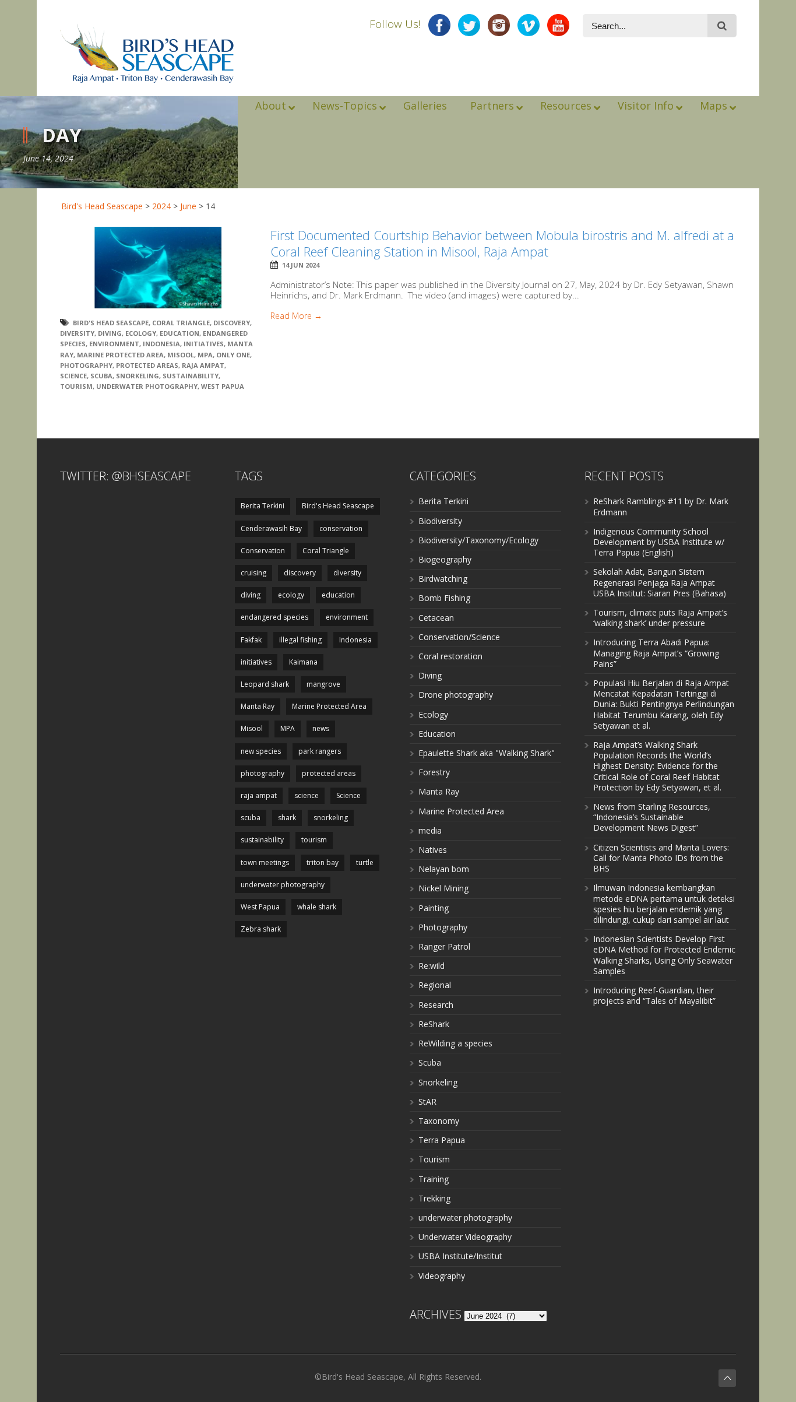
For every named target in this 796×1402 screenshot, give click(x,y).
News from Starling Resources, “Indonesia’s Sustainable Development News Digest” (651, 817)
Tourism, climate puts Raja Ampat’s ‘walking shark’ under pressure (660, 617)
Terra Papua (441, 1140)
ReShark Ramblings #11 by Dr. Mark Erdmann (660, 506)
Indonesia (161, 343)
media (430, 830)
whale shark (316, 907)
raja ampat (203, 365)
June (188, 206)
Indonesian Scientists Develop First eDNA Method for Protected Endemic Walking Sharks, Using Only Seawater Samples (664, 954)
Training (433, 1179)
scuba (101, 375)
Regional (434, 984)
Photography (442, 927)
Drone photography (455, 694)
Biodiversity (440, 520)
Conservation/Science (459, 636)
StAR (427, 1101)
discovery (231, 322)
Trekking (434, 1198)
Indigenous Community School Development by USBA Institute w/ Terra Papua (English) (658, 542)
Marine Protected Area (120, 354)
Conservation (263, 551)
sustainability (191, 375)
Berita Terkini (262, 506)
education (179, 333)
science (306, 795)
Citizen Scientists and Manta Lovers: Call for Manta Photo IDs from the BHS (661, 858)
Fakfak (251, 640)
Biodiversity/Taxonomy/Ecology (478, 540)
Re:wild (431, 965)
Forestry (434, 772)
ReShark (433, 1023)
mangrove (323, 684)
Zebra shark (261, 929)
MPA (205, 354)
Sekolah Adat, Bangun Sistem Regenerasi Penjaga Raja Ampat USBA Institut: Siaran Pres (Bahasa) (659, 582)
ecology (140, 333)
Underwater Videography (465, 1236)
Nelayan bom (443, 868)
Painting (433, 907)
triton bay (323, 862)
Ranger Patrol (444, 946)
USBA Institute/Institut (460, 1256)
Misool (180, 354)
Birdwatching (442, 578)
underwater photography (147, 386)
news (320, 728)
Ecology (433, 714)
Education (437, 733)
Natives (432, 849)
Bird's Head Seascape (102, 206)
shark (287, 818)
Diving (430, 675)
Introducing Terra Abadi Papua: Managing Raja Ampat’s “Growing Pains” (656, 653)
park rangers (319, 751)
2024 (161, 206)
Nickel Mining (443, 888)
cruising (253, 573)
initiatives (204, 343)
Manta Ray (257, 706)
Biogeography (444, 559)
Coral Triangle (181, 322)
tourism (76, 386)
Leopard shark (265, 684)
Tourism (434, 1159)
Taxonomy (438, 1120)
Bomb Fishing (444, 597)
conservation (340, 528)
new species (261, 751)
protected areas (147, 365)
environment (114, 343)
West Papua (222, 386)
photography (86, 365)
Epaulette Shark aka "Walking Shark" (486, 752)
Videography (441, 1275)
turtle (365, 862)
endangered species (274, 617)
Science (73, 375)
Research (435, 1004)
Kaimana (303, 662)
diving (110, 333)
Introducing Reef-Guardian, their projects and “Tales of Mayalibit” (654, 995)
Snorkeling (437, 1082)
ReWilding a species (455, 1043)
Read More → (296, 316)
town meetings (265, 862)
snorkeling (137, 375)
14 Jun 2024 (300, 265)
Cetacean (436, 617)
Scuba (429, 1062)
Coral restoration (450, 656)
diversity (77, 333)
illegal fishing (300, 640)
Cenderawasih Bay (271, 528)
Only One (233, 354)
